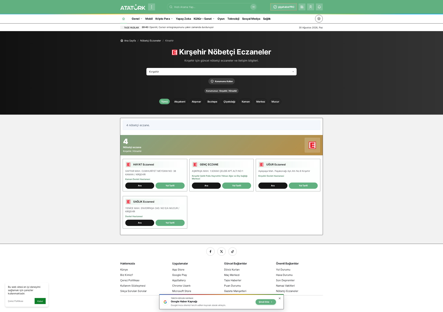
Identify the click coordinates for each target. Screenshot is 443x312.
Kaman (246, 101)
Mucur (275, 101)
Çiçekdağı (229, 101)
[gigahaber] (132, 6)
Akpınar (196, 101)
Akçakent (179, 101)
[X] (221, 251)
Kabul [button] (40, 301)
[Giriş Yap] (310, 6)
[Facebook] (210, 251)
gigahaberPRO (286, 6)
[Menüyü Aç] (151, 6)
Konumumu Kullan (224, 81)
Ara (140, 185)
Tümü (164, 101)
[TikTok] (232, 251)
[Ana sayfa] (123, 19)
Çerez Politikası (15, 301)
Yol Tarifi (170, 185)
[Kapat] (279, 298)
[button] (302, 6)
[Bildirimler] (319, 6)
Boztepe (212, 101)
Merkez (260, 101)
